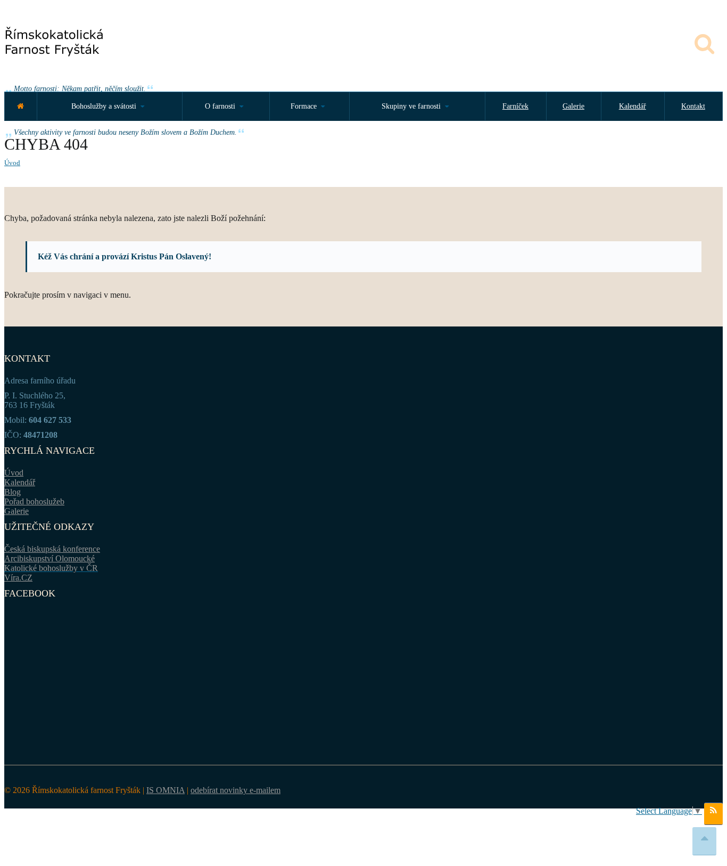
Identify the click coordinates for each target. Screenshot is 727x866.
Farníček (515, 106)
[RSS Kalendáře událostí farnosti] (713, 814)
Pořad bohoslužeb (34, 501)
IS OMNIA (165, 790)
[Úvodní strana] (20, 106)
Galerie (573, 106)
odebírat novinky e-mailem (235, 790)
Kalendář (632, 106)
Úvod (12, 163)
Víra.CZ (18, 577)
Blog (12, 491)
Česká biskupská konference (52, 548)
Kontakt (693, 106)
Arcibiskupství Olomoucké (49, 558)
